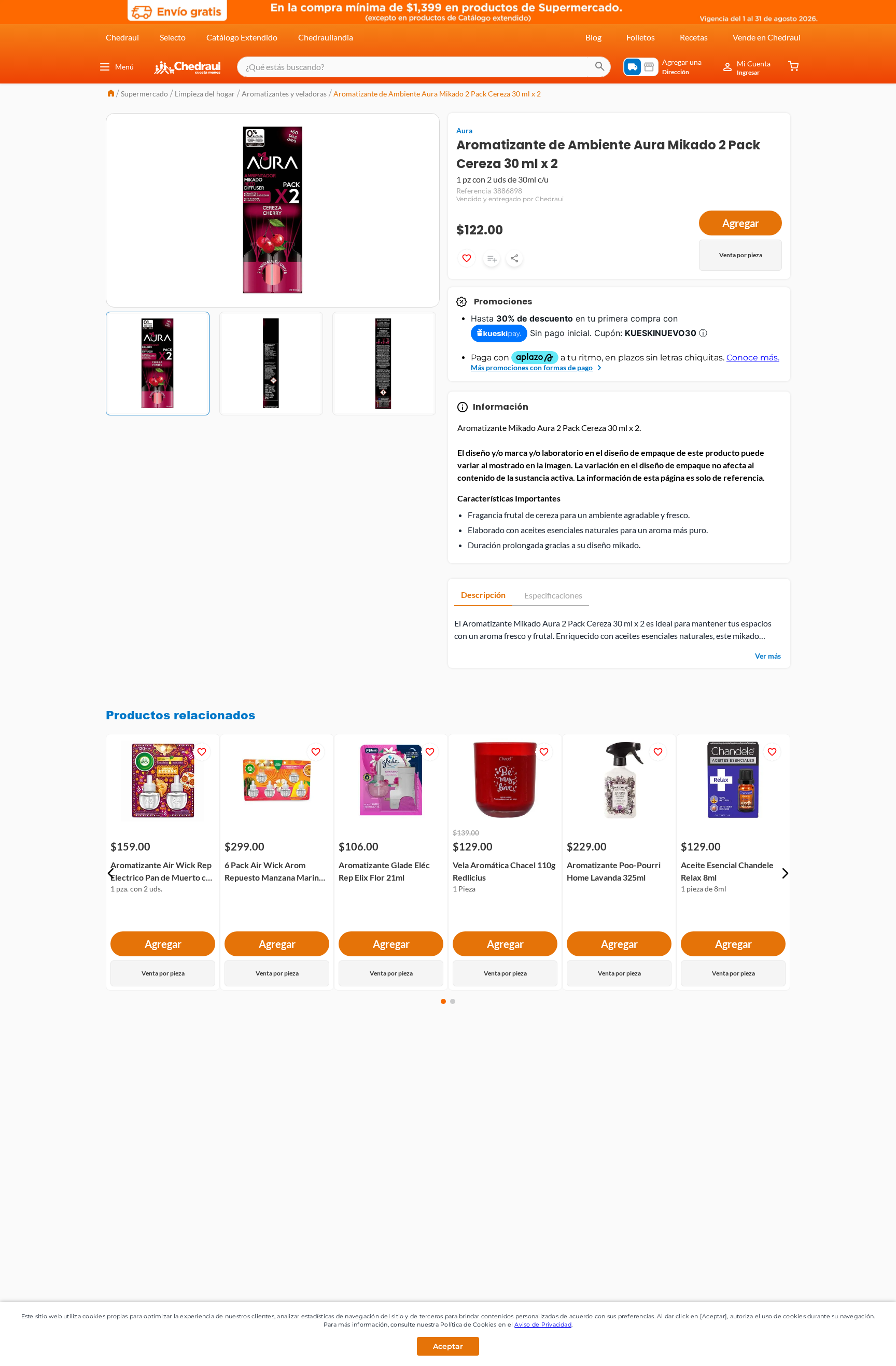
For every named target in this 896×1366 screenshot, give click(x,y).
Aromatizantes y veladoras (284, 93)
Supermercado (144, 93)
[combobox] (424, 67)
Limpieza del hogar (205, 93)
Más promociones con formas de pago (532, 367)
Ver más (768, 655)
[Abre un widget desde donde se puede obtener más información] (854, 1348)
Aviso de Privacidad (542, 1324)
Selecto (173, 37)
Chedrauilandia (325, 37)
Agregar (740, 223)
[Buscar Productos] (600, 67)
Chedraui (122, 37)
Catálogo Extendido (241, 37)
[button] (111, 873)
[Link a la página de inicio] (111, 94)
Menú (124, 66)
